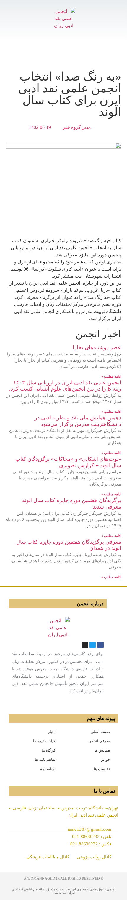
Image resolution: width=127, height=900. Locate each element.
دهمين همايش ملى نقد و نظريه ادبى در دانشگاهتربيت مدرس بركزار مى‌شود (78, 421)
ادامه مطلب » (111, 376)
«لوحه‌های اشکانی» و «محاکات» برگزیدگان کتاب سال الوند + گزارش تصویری (68, 462)
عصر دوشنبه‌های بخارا (97, 347)
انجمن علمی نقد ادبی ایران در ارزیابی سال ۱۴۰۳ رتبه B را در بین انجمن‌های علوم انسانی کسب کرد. (65, 386)
